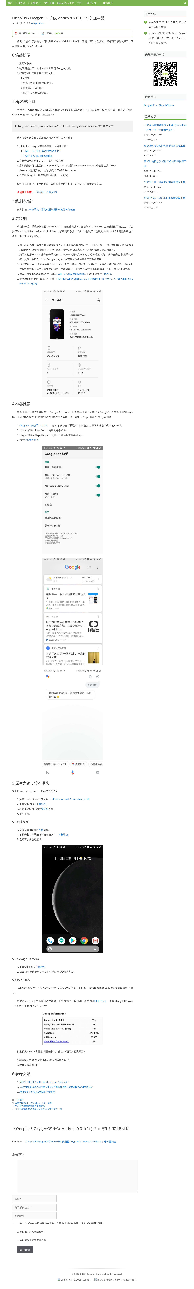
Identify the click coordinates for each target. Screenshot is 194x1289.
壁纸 (40, 829)
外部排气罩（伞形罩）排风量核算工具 (164, 197)
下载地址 (41, 804)
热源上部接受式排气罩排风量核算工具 (164, 145)
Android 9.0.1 (21, 1102)
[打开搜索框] (185, 3)
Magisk (107, 273)
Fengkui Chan (94, 1274)
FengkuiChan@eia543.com (159, 105)
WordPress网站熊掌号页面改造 (30, 1105)
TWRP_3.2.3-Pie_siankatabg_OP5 (41, 151)
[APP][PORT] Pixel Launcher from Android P (44, 1082)
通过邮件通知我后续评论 (33, 1231)
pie (43, 1102)
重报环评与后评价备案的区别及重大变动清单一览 (38, 1109)
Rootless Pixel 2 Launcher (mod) (71, 799)
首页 (10, 3)
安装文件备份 (31, 440)
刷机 (50, 1102)
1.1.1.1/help (100, 1001)
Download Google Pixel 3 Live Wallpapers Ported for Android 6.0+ (56, 1087)
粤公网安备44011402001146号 (121, 1279)
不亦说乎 (19, 1099)
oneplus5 (35, 1102)
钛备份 (44, 808)
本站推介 (108, 3)
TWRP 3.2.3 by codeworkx (37, 155)
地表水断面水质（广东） (70, 3)
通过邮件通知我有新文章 (33, 1240)
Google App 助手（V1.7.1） (34, 425)
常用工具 (49, 3)
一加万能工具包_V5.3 (45, 192)
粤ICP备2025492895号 (79, 1279)
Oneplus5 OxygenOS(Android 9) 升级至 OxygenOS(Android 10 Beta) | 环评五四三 (71, 1141)
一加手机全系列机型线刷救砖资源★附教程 (52, 209)
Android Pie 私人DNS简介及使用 (37, 1091)
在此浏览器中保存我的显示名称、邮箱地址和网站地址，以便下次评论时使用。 (62, 1223)
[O (59, 278)
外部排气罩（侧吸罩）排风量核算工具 (164, 182)
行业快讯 (20, 3)
